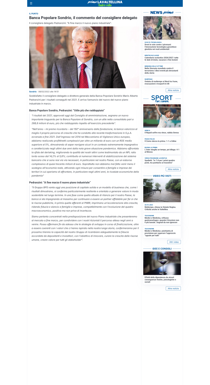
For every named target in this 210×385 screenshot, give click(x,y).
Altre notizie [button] (173, 90)
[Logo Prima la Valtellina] (105, 3)
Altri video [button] (174, 242)
